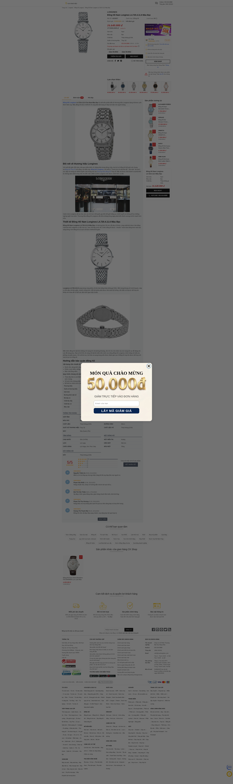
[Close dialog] (149, 366)
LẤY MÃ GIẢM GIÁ (116, 411)
